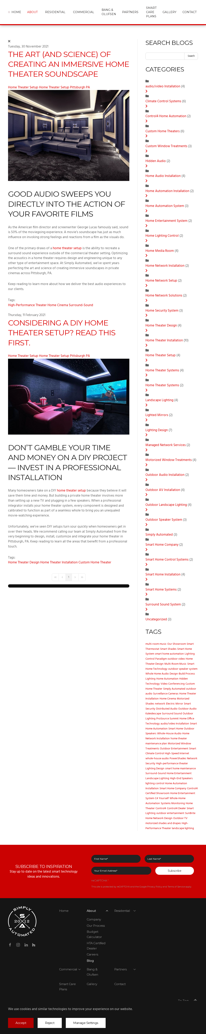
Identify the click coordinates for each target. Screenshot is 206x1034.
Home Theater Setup (23, 87)
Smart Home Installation (163, 574)
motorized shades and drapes (163, 823)
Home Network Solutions (163, 295)
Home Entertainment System (166, 221)
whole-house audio (157, 758)
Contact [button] (189, 12)
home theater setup (67, 248)
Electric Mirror (174, 703)
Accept (20, 1023)
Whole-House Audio (169, 733)
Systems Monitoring (173, 803)
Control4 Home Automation (165, 116)
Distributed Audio (166, 709)
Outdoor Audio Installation (164, 475)
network (160, 703)
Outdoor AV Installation (163, 490)
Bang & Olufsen (109, 12)
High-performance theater (172, 763)
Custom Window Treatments (166, 146)
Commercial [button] (83, 12)
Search (191, 56)
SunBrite (190, 813)
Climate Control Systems (163, 101)
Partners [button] (130, 12)
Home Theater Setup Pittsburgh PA (64, 87)
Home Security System (161, 310)
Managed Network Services (165, 445)
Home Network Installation (165, 266)
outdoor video (176, 659)
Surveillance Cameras (165, 693)
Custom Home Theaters (162, 131)
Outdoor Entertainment (174, 748)
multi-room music (156, 644)
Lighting (150, 679)
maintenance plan (156, 743)
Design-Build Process (182, 673)
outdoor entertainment (170, 813)
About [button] (32, 12)
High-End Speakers (181, 778)
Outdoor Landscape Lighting (166, 505)
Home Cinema (57, 305)
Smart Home (175, 728)
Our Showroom (176, 644)
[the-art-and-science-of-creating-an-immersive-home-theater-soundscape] (68, 135)
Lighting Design (156, 430)
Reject (49, 1023)
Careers (92, 954)
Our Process (96, 926)
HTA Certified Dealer (96, 945)
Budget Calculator (94, 934)
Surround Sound (172, 713)
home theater (179, 738)
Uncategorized (156, 619)
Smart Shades (168, 649)
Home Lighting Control (162, 236)
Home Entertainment (179, 773)
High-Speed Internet (177, 753)
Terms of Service (176, 886)
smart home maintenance (180, 768)
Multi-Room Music (175, 664)
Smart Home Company (161, 544)
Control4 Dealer (176, 808)
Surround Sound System (163, 604)
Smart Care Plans (151, 12)
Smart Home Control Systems (166, 559)
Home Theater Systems (162, 370)
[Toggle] (146, 91)
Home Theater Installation (59, 562)
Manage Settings (85, 1023)
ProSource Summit (167, 718)
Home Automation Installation (167, 191)
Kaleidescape (153, 713)
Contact (120, 984)
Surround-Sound (81, 305)
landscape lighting (183, 828)
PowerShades (178, 758)
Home (16, 12)
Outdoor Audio (187, 709)
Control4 (161, 808)
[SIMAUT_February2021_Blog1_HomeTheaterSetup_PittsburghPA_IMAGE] (68, 396)
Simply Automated (159, 534)
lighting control (154, 783)
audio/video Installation (163, 86)
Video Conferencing (173, 684)
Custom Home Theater (94, 562)
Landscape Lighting (159, 400)
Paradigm (161, 659)
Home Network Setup (161, 280)
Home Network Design (158, 818)
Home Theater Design (23, 562)
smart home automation (169, 654)
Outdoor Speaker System (164, 520)
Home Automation (167, 679)
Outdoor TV (180, 818)
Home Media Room (160, 251)
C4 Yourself (162, 798)
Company (94, 919)
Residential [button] (55, 12)
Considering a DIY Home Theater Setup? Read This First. (61, 332)
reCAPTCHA (100, 880)
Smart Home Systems (161, 589)
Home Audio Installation (163, 176)
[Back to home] (9, 12)
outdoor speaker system (182, 669)
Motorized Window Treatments (168, 460)
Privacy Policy (154, 886)
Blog (90, 961)
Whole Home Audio (157, 673)
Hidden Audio (155, 161)
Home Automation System (164, 206)
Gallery (169, 12)
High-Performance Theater (27, 305)
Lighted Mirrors (156, 415)
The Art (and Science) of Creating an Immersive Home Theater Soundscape (68, 64)
